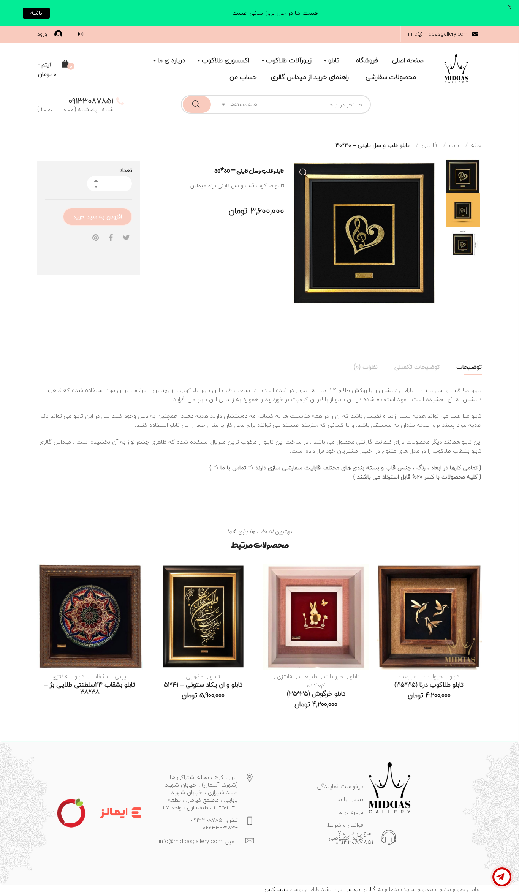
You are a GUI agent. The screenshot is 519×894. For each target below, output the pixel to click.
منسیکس (276, 889)
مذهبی (194, 676)
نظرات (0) (366, 367)
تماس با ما (233, 467)
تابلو (333, 60)
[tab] (469, 366)
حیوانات (433, 676)
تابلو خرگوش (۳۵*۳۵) (316, 693)
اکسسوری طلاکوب (225, 60)
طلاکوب (189, 390)
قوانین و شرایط (345, 825)
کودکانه (316, 685)
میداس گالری (55, 442)
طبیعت (408, 676)
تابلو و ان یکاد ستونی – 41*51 (203, 684)
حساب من (243, 77)
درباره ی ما (171, 60)
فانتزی (429, 145)
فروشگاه (367, 60)
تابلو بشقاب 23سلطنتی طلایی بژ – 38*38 (89, 688)
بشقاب (99, 676)
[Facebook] (111, 238)
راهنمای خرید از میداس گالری (310, 77)
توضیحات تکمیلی (417, 367)
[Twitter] (126, 238)
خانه (476, 145)
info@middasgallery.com (438, 34)
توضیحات (469, 367)
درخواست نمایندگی (340, 786)
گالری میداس (359, 889)
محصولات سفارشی (391, 77)
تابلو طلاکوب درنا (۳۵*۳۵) (429, 684)
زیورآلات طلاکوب (289, 60)
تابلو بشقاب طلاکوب (455, 451)
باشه (36, 13)
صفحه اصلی (408, 60)
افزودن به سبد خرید (97, 216)
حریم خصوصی (346, 838)
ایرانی (121, 676)
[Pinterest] (95, 238)
